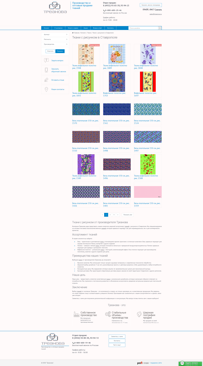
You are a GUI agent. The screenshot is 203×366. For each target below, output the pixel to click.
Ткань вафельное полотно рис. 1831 (84, 94)
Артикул (46, 34)
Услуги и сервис (73, 28)
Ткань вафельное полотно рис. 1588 (146, 177)
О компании (58, 28)
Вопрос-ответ (97, 28)
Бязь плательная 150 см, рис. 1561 (116, 122)
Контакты (110, 28)
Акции (86, 28)
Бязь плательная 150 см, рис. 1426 (85, 204)
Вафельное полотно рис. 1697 (145, 94)
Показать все (127, 215)
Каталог (46, 28)
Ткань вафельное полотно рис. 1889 (115, 66)
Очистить (50, 51)
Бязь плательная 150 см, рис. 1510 (85, 149)
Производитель (49, 44)
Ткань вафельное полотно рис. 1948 (84, 66)
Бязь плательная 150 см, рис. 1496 (116, 177)
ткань (102, 242)
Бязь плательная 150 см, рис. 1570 (85, 122)
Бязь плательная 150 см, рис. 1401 (116, 204)
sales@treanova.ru (156, 14)
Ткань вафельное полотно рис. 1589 (84, 177)
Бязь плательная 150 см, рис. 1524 (147, 122)
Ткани (76, 222)
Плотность (47, 39)
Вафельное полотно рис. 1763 (114, 94)
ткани (80, 260)
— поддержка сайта (155, 363)
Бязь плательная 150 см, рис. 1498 (116, 149)
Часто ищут (117, 345)
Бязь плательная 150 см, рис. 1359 (147, 204)
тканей (127, 226)
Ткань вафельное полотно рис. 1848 (146, 66)
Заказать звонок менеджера (150, 5)
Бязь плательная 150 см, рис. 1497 (147, 149)
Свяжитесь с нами (117, 336)
